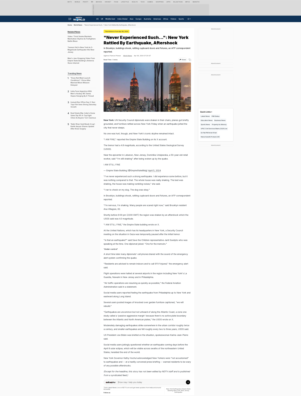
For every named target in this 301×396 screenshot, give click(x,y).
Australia (147, 19)
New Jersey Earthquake (181, 391)
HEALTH (135, 2)
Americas (157, 19)
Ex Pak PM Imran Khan (209, 133)
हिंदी (92, 2)
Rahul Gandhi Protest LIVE (210, 137)
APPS (168, 2)
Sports (181, 19)
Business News (220, 120)
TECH (143, 2)
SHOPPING (160, 2)
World (77, 2)
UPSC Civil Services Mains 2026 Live (214, 128)
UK (102, 19)
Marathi (196, 2)
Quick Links (205, 112)
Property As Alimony (219, 124)
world (108, 389)
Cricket (108, 2)
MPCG (187, 2)
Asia (131, 19)
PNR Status (216, 116)
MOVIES (99, 2)
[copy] (190, 60)
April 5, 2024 (154, 170)
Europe (138, 19)
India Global (122, 19)
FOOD (116, 2)
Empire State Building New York (179, 389)
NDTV (70, 2)
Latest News (205, 116)
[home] (79, 18)
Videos (173, 19)
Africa (165, 19)
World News (127, 56)
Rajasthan (178, 2)
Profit (85, 2)
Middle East (110, 19)
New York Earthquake (173, 389)
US (97, 19)
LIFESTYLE (125, 2)
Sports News (205, 124)
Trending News (75, 73)
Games (150, 2)
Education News (207, 120)
